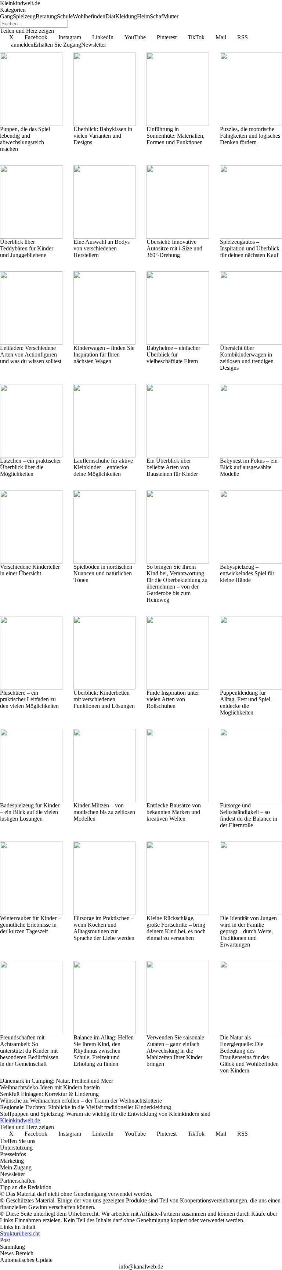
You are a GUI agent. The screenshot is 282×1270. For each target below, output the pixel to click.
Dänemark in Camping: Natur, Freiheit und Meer (56, 1081)
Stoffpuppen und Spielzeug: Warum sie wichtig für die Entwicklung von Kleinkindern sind (105, 1114)
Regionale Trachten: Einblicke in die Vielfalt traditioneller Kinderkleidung (85, 1107)
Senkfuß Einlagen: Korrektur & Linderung (49, 1094)
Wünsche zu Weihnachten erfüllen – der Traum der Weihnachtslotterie (81, 1100)
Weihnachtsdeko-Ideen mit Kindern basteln (50, 1087)
